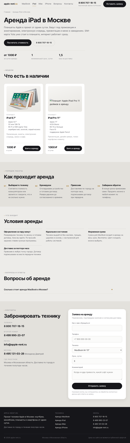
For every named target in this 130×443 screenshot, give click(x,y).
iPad (34, 4)
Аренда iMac (60, 424)
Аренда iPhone (61, 428)
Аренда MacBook (62, 417)
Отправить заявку (97, 386)
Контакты (68, 4)
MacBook (26, 4)
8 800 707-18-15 (90, 4)
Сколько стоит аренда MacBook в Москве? (26, 289)
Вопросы (58, 4)
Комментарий (77, 367)
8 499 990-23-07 (14, 335)
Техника (75, 345)
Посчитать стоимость (17, 42)
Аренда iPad (60, 420)
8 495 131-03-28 (14, 353)
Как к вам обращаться (81, 323)
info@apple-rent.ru (15, 344)
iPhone (48, 4)
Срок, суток (77, 356)
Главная (7, 12)
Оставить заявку (114, 4)
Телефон (75, 334)
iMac (40, 4)
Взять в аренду (31, 148)
